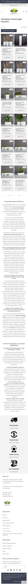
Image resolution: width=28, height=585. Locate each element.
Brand (4, 551)
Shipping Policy (6, 520)
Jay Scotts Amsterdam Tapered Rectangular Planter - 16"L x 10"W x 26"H (7, 104)
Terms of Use (6, 528)
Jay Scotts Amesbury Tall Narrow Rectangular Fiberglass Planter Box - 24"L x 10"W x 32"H (7, 50)
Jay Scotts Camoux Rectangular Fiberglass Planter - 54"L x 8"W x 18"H (6, 182)
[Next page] (22, 195)
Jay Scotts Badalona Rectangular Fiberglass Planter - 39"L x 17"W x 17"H (7, 130)
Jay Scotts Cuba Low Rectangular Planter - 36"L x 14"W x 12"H (20, 181)
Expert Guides (6, 554)
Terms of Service (7, 531)
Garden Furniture (7, 548)
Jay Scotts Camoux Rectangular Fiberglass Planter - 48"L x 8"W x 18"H (20, 156)
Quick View (7, 57)
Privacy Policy (17, 581)
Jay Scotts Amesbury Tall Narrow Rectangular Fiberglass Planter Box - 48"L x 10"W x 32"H (20, 77)
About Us (5, 515)
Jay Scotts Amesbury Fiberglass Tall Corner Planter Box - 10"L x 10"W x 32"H (21, 50)
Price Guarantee (7, 525)
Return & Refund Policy (8, 523)
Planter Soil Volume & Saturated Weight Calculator (12, 534)
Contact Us (5, 517)
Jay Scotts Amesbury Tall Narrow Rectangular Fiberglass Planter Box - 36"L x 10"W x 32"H (7, 77)
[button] (1, 11)
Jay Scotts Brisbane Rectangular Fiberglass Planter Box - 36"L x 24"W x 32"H (20, 130)
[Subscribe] (23, 566)
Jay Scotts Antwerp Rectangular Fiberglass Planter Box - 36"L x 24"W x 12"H (20, 104)
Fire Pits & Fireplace (7, 546)
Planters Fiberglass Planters (9, 543)
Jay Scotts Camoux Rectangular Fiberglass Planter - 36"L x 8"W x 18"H (6, 156)
